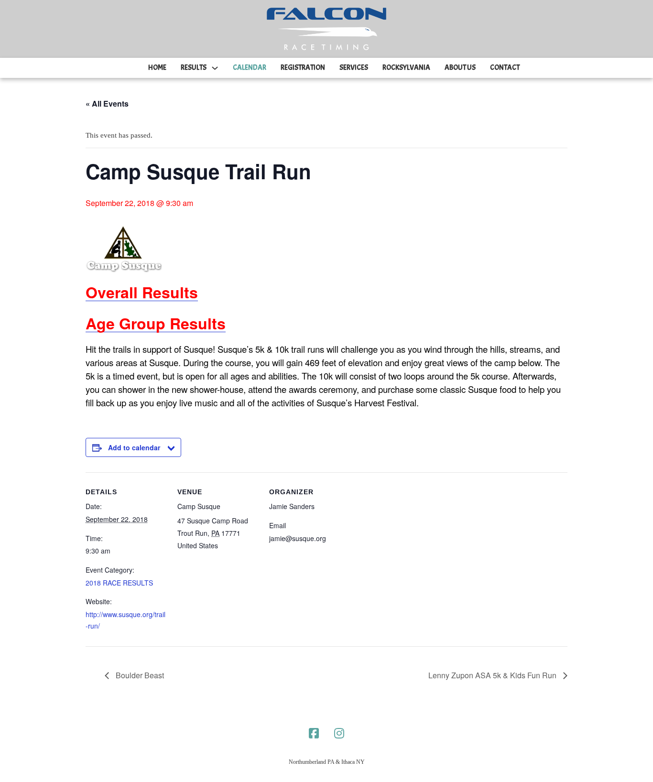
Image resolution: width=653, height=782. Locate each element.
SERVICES (353, 67)
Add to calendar (134, 447)
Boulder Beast (139, 675)
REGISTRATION (303, 67)
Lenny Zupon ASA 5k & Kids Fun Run (493, 675)
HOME (157, 67)
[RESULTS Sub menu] (214, 68)
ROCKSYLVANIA (406, 67)
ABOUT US (460, 67)
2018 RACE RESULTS (119, 582)
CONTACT (505, 67)
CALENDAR (249, 67)
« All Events (107, 103)
